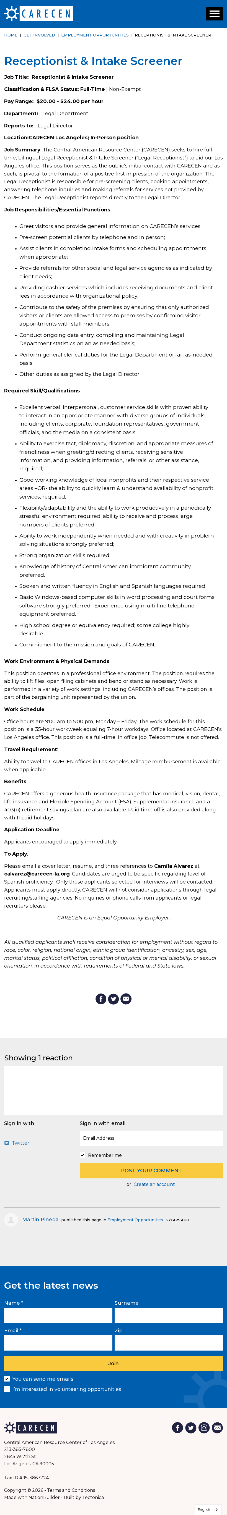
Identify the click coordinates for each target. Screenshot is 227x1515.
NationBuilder (44, 1497)
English (204, 1509)
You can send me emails (42, 1379)
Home (10, 35)
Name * (13, 1303)
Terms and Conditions (71, 1490)
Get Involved (39, 35)
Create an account (154, 1184)
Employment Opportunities (95, 35)
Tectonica (93, 1497)
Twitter (19, 1143)
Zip (119, 1331)
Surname (127, 1303)
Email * (13, 1331)
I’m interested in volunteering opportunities (66, 1389)
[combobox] (208, 1509)
